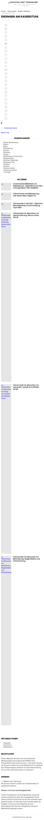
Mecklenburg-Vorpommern (13, 156)
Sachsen (6, 166)
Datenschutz (8, 747)
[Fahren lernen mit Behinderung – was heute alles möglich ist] (6, 196)
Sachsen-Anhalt (9, 168)
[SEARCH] (42, 4)
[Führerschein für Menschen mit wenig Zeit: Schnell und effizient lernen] (6, 469)
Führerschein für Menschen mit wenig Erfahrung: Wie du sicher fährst (26, 215)
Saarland (6, 164)
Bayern (6, 144)
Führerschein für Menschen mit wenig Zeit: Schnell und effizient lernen (26, 387)
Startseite (6, 743)
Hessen (6, 154)
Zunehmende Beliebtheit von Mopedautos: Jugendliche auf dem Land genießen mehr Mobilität (28, 186)
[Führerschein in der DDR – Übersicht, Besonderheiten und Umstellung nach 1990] (6, 206)
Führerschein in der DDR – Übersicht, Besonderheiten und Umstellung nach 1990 (28, 205)
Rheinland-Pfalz (9, 162)
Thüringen (7, 172)
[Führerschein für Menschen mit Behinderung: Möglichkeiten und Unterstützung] (6, 640)
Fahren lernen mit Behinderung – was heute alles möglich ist (26, 194)
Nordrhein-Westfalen (11, 160)
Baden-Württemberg (11, 142)
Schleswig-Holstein (10, 170)
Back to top (5, 132)
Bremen (6, 150)
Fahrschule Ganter (11, 128)
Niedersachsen (8, 158)
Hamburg (6, 152)
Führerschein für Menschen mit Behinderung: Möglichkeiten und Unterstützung (26, 559)
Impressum (7, 745)
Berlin (5, 146)
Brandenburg (8, 148)
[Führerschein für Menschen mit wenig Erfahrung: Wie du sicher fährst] (6, 297)
